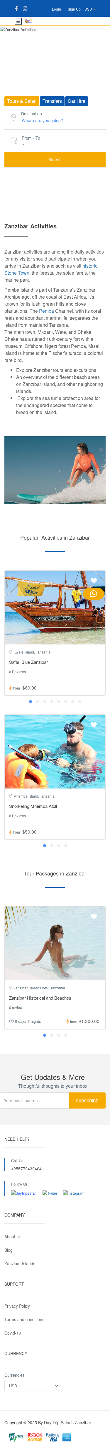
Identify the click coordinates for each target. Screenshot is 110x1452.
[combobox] (33, 1385)
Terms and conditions (24, 1319)
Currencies (14, 1375)
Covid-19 (12, 1333)
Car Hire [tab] (76, 101)
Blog (8, 1250)
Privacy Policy (17, 1306)
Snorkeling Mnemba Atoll (33, 806)
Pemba (46, 310)
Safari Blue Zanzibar (28, 662)
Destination (31, 114)
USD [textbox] (13, 1385)
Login (56, 8)
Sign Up (74, 8)
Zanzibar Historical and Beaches (40, 998)
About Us (12, 1236)
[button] (30, 701)
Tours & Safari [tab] (22, 101)
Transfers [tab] (52, 101)
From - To (31, 138)
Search (55, 160)
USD (88, 8)
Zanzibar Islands (19, 1263)
